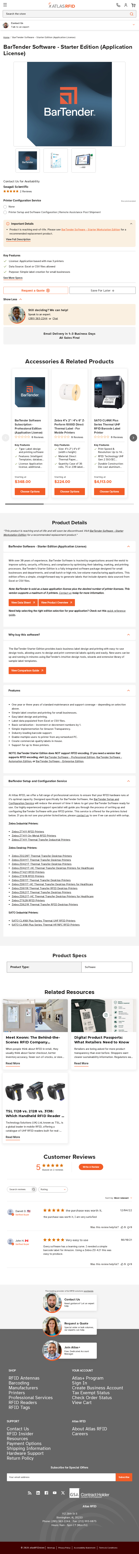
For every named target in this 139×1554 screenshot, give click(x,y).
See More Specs (13, 277)
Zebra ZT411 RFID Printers (28, 831)
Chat (55, 318)
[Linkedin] (38, 1493)
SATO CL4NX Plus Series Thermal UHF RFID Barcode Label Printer (107, 426)
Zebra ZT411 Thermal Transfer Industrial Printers (41, 839)
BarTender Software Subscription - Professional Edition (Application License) (28, 426)
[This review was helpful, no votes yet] (122, 1227)
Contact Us (18, 1429)
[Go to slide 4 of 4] (5, 437)
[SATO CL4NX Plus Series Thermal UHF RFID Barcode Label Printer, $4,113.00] (109, 392)
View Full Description (18, 239)
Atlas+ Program (87, 1378)
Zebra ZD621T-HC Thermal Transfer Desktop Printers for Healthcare (53, 896)
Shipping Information (29, 1448)
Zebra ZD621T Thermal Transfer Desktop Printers (41, 892)
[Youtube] (54, 1493)
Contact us (65, 593)
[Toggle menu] (5, 5)
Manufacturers (23, 1388)
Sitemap (51, 1548)
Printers (17, 1393)
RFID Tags (19, 1407)
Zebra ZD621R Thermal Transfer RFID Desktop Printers (45, 904)
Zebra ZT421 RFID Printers (28, 872)
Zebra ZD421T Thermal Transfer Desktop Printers (42, 864)
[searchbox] (19, 1189)
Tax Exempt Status (91, 1393)
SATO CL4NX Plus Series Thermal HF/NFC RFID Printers (46, 924)
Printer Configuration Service (69, 200)
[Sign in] (126, 5)
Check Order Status (92, 1398)
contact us (82, 815)
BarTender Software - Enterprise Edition (59, 761)
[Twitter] (63, 1493)
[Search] (131, 14)
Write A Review (91, 1167)
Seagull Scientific (15, 187)
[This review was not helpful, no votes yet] (128, 1227)
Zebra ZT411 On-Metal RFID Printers (34, 835)
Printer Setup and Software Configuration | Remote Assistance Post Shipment (54, 212)
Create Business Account (97, 1388)
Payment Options (24, 1443)
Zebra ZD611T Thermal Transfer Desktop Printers (41, 880)
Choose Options (30, 491)
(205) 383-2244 (37, 318)
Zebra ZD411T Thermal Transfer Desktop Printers (41, 860)
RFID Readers (23, 1402)
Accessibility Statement (84, 1548)
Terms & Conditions (108, 1548)
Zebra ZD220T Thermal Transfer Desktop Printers (42, 856)
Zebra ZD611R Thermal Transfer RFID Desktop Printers (44, 888)
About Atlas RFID (89, 1429)
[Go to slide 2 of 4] (133, 437)
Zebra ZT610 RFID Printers (28, 876)
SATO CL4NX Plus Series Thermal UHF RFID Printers (43, 920)
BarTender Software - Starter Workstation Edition (90, 229)
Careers (80, 1434)
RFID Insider (20, 1434)
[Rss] (30, 1493)
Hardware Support (25, 1453)
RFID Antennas (24, 1378)
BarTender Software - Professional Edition (70, 757)
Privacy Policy (64, 1548)
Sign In (79, 1383)
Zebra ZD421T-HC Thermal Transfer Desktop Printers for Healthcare (53, 868)
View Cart (82, 1402)
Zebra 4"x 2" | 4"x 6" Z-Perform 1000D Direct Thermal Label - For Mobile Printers (69, 426)
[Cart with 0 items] (133, 5)
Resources (17, 1439)
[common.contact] (118, 5)
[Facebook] (46, 1493)
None (11, 206)
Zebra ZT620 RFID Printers (28, 900)
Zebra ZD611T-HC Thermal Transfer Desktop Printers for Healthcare (52, 884)
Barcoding (19, 1383)
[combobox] (61, 14)
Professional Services (31, 1398)
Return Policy (20, 1458)
